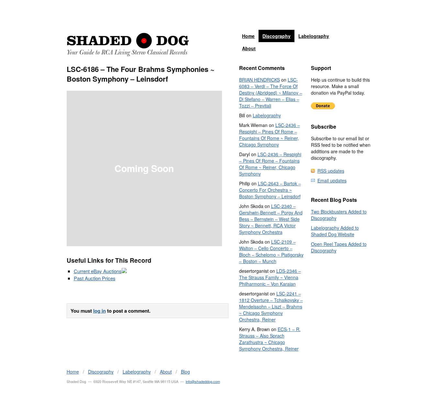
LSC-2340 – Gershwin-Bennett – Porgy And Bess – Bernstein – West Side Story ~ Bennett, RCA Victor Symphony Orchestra (271, 219)
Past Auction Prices (95, 278)
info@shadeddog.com (203, 381)
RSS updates (330, 170)
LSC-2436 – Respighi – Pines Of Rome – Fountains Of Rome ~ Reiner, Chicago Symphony (269, 135)
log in (99, 310)
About (249, 48)
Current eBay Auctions (98, 271)
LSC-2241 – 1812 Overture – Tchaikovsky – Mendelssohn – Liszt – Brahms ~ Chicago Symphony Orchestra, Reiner (271, 306)
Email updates (332, 180)
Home (248, 36)
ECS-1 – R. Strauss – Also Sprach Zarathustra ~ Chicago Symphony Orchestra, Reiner (270, 339)
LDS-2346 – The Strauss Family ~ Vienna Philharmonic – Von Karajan (270, 277)
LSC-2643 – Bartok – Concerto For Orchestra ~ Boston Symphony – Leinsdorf (270, 190)
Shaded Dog (128, 45)
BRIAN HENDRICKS (259, 79)
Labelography (313, 36)
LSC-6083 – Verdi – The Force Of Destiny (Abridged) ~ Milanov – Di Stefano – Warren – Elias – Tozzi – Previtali (270, 92)
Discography (276, 36)
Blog (185, 371)
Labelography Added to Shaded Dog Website (335, 231)
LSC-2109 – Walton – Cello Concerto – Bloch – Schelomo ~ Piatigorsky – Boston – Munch (271, 251)
